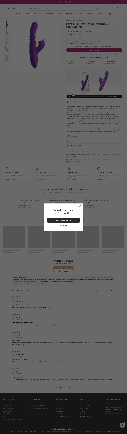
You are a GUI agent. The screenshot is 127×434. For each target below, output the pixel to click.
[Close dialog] (80, 205)
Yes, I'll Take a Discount (63, 220)
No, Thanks (63, 225)
